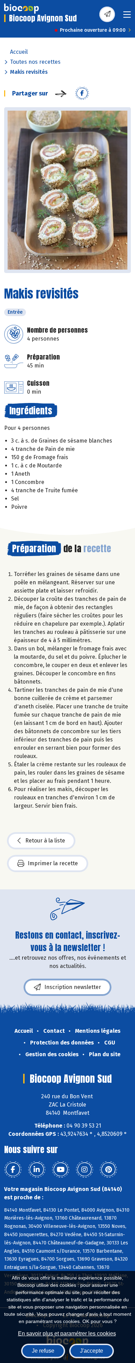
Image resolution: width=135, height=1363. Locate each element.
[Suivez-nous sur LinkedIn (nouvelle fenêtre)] (36, 1169)
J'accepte (91, 1351)
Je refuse (43, 1351)
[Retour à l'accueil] (21, 8)
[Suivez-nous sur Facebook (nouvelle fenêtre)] (12, 1169)
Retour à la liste (45, 840)
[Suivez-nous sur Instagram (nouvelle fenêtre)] (84, 1169)
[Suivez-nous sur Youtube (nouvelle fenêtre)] (60, 1169)
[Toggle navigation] (127, 16)
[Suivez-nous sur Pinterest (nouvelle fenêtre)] (108, 1169)
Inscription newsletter (72, 987)
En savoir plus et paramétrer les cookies (67, 1333)
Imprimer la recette (53, 863)
